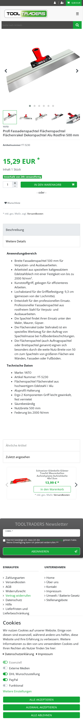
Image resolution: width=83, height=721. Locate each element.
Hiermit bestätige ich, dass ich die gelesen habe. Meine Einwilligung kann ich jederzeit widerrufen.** (41, 541)
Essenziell (15, 662)
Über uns (52, 582)
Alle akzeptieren (42, 699)
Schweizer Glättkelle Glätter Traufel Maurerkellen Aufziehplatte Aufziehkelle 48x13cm (52, 474)
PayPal (13, 680)
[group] (20, 480)
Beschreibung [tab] (15, 230)
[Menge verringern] (15, 186)
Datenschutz (13, 600)
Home (50, 578)
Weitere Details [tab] (16, 241)
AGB (8, 587)
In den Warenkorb (47, 184)
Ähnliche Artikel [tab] (16, 445)
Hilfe (8, 604)
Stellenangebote (57, 600)
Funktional (16, 686)
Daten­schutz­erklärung (20, 654)
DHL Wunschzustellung (24, 674)
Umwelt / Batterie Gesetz (63, 596)
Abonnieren (40, 551)
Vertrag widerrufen (18, 596)
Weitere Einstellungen (17, 691)
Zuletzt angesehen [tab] (18, 457)
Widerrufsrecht (15, 591)
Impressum (45, 654)
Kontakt (51, 587)
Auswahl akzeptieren (41, 707)
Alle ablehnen (41, 715)
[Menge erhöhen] (15, 183)
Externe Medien (19, 668)
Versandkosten (35, 213)
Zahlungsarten (15, 578)
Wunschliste (13, 203)
